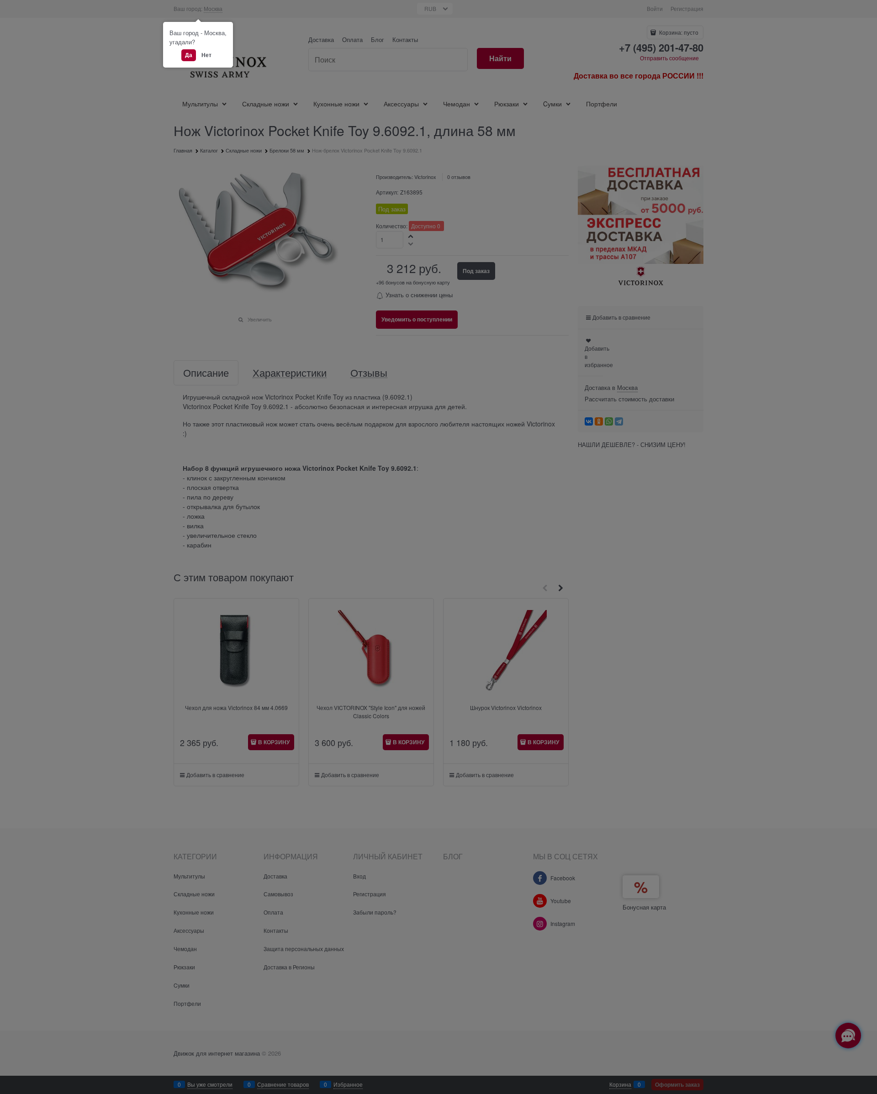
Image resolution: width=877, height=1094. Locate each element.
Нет (206, 55)
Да (188, 55)
